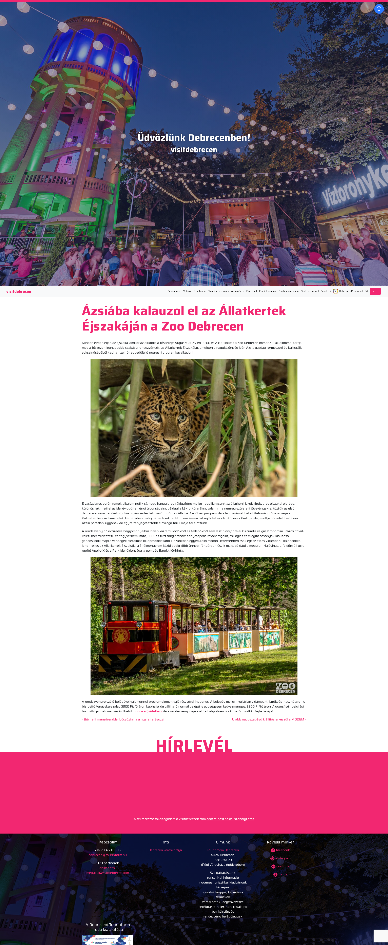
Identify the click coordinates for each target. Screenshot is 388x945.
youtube (282, 866)
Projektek (326, 291)
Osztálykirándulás (288, 291)
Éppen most (174, 291)
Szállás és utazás (218, 291)
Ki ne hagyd (199, 291)
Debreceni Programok (351, 291)
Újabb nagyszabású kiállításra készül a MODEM (268, 719)
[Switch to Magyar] (375, 291)
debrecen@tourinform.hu (108, 854)
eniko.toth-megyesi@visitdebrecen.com (107, 870)
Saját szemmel (310, 291)
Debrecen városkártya (165, 850)
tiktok (282, 874)
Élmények (251, 291)
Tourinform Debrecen (223, 850)
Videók (187, 291)
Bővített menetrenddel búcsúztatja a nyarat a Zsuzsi (123, 719)
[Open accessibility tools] (379, 9)
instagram (282, 858)
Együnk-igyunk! (267, 291)
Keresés (367, 291)
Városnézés (237, 291)
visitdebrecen (18, 291)
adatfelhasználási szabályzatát (230, 818)
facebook (282, 850)
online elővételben (148, 711)
